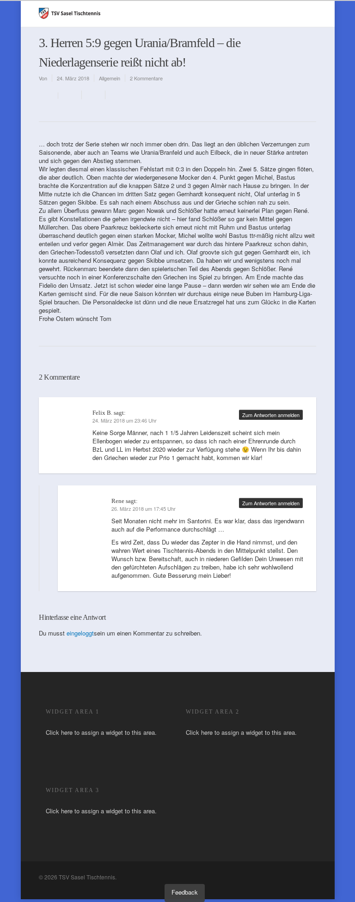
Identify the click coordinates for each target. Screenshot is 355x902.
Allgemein (109, 78)
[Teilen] (70, 95)
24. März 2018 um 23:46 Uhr (124, 420)
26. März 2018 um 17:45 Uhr (143, 508)
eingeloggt (80, 633)
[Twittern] (93, 95)
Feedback (184, 892)
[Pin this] (115, 95)
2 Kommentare (146, 78)
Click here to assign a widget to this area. (101, 732)
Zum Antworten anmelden (271, 414)
